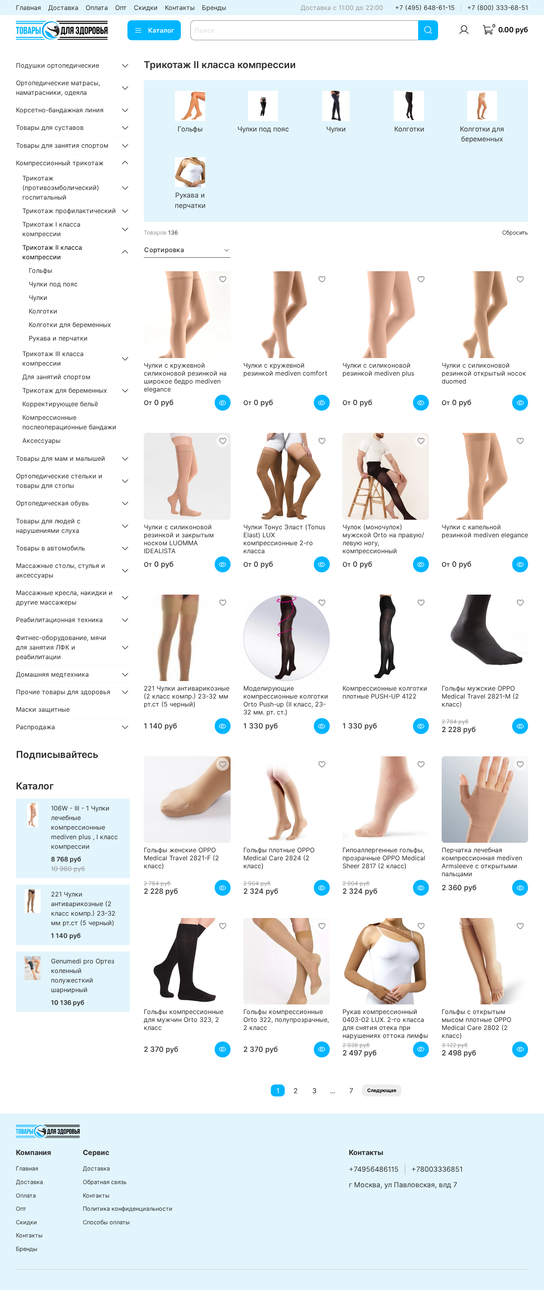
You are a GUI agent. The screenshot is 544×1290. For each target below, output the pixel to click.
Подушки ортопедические (57, 65)
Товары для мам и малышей (60, 458)
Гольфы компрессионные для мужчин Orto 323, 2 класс (183, 1020)
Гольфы (40, 270)
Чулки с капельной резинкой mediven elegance (485, 531)
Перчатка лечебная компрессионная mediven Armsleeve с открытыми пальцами (482, 862)
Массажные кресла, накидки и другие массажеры (64, 597)
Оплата (97, 8)
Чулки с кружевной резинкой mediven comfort (285, 369)
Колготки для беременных (70, 325)
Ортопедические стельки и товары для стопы (59, 480)
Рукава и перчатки (58, 338)
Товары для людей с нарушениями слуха (48, 525)
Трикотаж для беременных (64, 390)
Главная (28, 8)
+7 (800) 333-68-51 (497, 8)
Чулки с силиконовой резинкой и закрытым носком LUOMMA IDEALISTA (179, 539)
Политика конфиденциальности (127, 1208)
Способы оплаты (106, 1222)
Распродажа (35, 727)
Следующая (381, 1090)
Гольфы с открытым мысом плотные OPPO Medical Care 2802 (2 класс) (476, 1023)
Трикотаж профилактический (69, 211)
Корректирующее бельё (60, 404)
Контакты (180, 8)
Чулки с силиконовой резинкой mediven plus (378, 369)
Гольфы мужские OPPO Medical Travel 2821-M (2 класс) (480, 696)
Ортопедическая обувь (52, 503)
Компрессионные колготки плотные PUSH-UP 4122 (384, 692)
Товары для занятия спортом (62, 145)
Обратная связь (105, 1181)
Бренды (214, 8)
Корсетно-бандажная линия (60, 110)
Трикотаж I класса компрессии (51, 229)
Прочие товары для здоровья (63, 692)
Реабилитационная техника (59, 620)
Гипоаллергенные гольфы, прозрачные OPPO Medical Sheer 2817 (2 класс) (383, 858)
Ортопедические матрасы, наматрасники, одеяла (58, 87)
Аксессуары (41, 440)
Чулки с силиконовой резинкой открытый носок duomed (484, 373)
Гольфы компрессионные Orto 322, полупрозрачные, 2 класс (286, 1020)
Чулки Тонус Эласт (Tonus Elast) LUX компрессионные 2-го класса (284, 539)
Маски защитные (43, 709)
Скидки (146, 8)
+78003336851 (437, 1169)
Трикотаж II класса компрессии (52, 252)
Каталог (161, 30)
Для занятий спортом (56, 377)
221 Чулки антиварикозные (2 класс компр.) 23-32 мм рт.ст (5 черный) (186, 696)
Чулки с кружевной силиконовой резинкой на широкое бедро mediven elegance (185, 377)
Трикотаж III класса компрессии (53, 358)
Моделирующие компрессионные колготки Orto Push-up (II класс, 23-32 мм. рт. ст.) (285, 700)
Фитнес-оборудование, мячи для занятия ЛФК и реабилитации (61, 647)
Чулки (38, 297)
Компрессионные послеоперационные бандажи (69, 422)
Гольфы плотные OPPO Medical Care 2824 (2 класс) (279, 858)
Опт (121, 8)
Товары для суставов (50, 127)
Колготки (43, 311)
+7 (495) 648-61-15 (425, 8)
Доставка (63, 8)
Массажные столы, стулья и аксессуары (60, 570)
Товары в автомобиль (50, 548)
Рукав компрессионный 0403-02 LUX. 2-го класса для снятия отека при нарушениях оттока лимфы (385, 1023)
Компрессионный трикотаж (60, 163)
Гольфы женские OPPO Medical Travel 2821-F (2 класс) (181, 858)
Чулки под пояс (53, 284)
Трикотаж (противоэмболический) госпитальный (60, 187)
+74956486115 (374, 1169)
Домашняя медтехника (52, 674)
